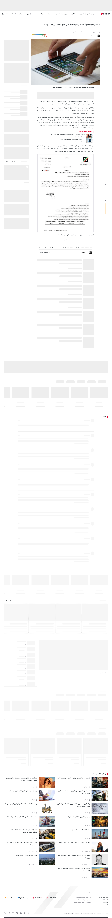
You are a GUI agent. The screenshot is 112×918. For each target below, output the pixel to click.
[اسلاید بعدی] (2, 176)
